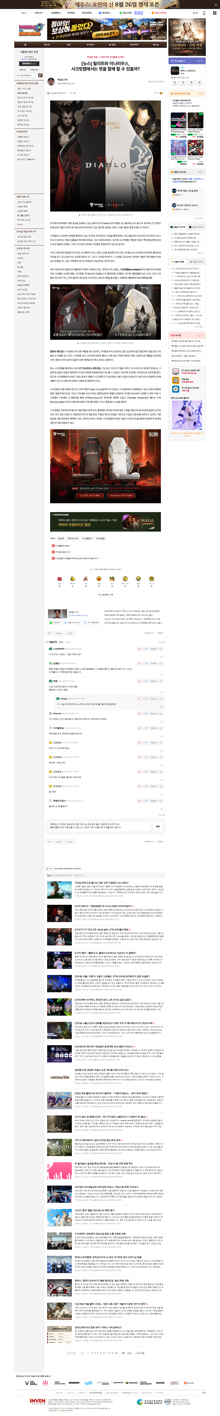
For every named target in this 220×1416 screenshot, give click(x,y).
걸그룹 (20, 267)
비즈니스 (70, 1393)
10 (116, 1353)
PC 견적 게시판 (23, 220)
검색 (40, 75)
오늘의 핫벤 (22, 206)
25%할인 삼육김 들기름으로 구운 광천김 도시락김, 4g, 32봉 (187, 341)
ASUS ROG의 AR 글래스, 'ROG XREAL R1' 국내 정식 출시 (128, 615)
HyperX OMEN (23, 285)
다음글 (58, 633)
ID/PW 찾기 (35, 70)
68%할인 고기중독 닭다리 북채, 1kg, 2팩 (187, 346)
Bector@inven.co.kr (66, 83)
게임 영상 (21, 281)
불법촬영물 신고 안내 (130, 1393)
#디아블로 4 (87, 538)
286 (123, 1353)
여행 (19, 272)
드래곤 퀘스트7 (23, 308)
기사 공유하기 (104, 595)
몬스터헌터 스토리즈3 (26, 299)
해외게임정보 (23, 276)
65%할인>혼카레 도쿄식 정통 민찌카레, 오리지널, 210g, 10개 (187, 351)
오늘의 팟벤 (22, 211)
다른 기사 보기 (74, 622)
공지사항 (160, 1393)
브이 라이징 (22, 290)
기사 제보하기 (93, 622)
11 (158, 93)
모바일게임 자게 (24, 237)
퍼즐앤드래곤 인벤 (29, 52)
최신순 (68, 642)
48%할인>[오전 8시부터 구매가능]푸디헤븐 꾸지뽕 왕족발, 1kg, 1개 (187, 361)
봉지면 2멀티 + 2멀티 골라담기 (184, 356)
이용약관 (81, 1393)
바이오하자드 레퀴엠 (26, 303)
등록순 (61, 642)
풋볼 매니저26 (23, 312)
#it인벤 (61, 538)
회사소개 (59, 1393)
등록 (158, 826)
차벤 (19, 263)
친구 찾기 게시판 (24, 111)
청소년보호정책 (112, 1393)
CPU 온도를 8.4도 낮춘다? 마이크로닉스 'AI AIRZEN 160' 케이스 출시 (133, 623)
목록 (49, 633)
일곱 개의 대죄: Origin (26, 294)
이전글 (69, 633)
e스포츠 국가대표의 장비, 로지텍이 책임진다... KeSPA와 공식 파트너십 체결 (133, 619)
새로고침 (161, 642)
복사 (74, 93)
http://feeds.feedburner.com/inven (67, 868)
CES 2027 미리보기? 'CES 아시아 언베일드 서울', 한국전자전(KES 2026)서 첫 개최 (133, 611)
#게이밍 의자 (72, 538)
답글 (161, 657)
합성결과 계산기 (24, 150)
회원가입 (22, 70)
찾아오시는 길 (147, 1393)
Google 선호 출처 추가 (58, 93)
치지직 (20, 258)
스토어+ (200, 94)
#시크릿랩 (100, 538)
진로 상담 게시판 (24, 107)
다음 (129, 1353)
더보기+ (200, 61)
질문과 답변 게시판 (25, 102)
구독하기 (56, 622)
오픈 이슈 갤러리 (24, 202)
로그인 (195, 13)
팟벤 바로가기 (23, 254)
